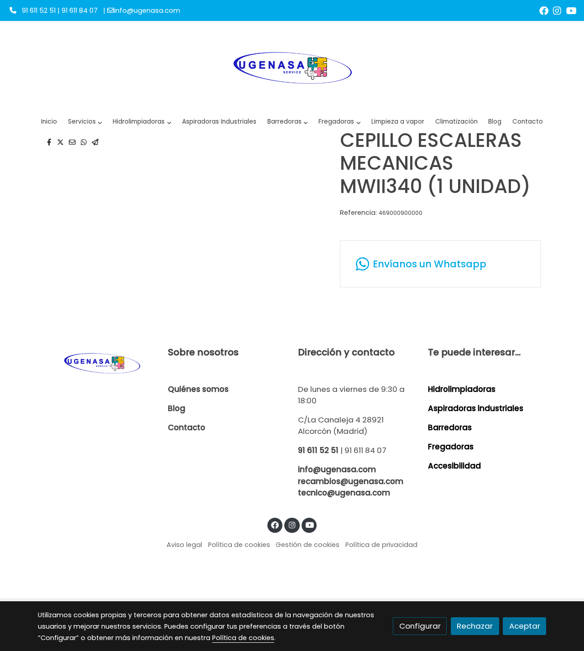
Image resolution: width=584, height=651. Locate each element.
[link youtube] (571, 10)
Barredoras (450, 427)
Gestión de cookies (307, 544)
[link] (292, 66)
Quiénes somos (198, 389)
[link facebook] (543, 10)
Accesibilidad (454, 465)
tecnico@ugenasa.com (344, 492)
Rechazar (475, 625)
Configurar (420, 625)
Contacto (186, 427)
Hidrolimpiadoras (461, 389)
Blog (176, 408)
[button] (142, 122)
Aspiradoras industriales (475, 408)
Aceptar (524, 625)
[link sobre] (97, 362)
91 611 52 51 (318, 450)
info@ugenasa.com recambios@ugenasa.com (350, 475)
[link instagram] (557, 10)
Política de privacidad (381, 544)
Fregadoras (451, 446)
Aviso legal (184, 544)
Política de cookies (239, 544)
